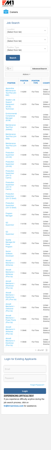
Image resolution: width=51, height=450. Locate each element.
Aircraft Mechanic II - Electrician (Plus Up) (10, 341)
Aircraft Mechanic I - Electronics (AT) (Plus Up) (11, 295)
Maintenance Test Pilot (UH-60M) (11, 136)
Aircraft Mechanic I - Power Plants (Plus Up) (11, 318)
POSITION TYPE (36, 81)
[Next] (46, 350)
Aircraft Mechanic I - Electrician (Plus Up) (10, 284)
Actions (25, 74)
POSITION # (24, 81)
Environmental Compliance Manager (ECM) (11, 116)
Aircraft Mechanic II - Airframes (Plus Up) (10, 330)
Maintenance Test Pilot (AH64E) (11, 127)
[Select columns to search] (9, 68)
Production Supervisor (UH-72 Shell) (11, 196)
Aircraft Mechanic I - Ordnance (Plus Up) (10, 307)
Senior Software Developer (10, 253)
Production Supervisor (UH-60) (10, 154)
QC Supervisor (10, 223)
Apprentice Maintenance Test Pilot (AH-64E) (11, 91)
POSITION (11, 83)
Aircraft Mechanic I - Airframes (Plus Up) (10, 273)
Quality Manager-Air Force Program (10, 243)
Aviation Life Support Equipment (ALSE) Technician (10, 104)
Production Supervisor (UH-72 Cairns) (10, 174)
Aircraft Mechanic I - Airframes (10, 262)
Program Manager (9, 214)
